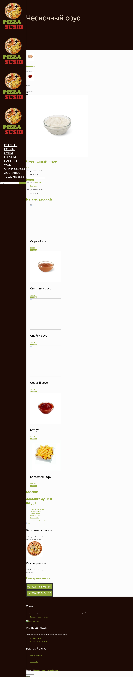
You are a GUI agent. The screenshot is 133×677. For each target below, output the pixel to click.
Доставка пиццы (35, 638)
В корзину (30, 180)
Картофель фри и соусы (38, 520)
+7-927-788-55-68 (36, 655)
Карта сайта (34, 662)
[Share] (29, 674)
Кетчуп (34, 429)
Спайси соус (38, 335)
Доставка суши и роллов (38, 641)
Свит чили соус (40, 288)
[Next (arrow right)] (29, 676)
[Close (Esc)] (27, 674)
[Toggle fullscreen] (31, 674)
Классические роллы (37, 509)
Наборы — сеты (35, 515)
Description (34, 186)
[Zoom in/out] (33, 674)
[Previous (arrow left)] (27, 676)
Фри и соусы (37, 182)
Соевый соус (39, 382)
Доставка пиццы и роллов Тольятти (46, 670)
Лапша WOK (34, 518)
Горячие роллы (35, 511)
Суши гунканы (35, 513)
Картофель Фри (41, 477)
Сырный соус (39, 241)
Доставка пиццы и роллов (39, 617)
